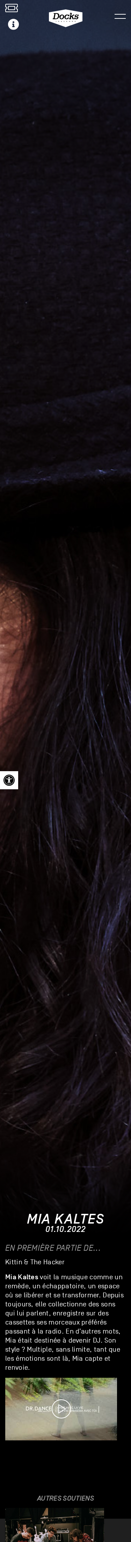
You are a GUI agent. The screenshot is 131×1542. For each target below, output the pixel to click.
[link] (9, 780)
